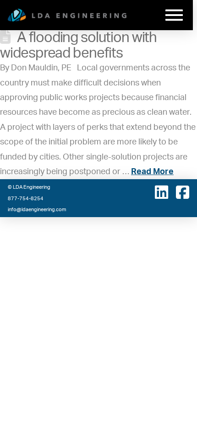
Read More (152, 172)
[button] (174, 15)
